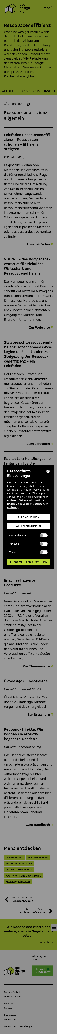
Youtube (14, 543)
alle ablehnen (28, 517)
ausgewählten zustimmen (28, 562)
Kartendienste (17, 535)
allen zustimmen (28, 526)
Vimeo (12, 552)
